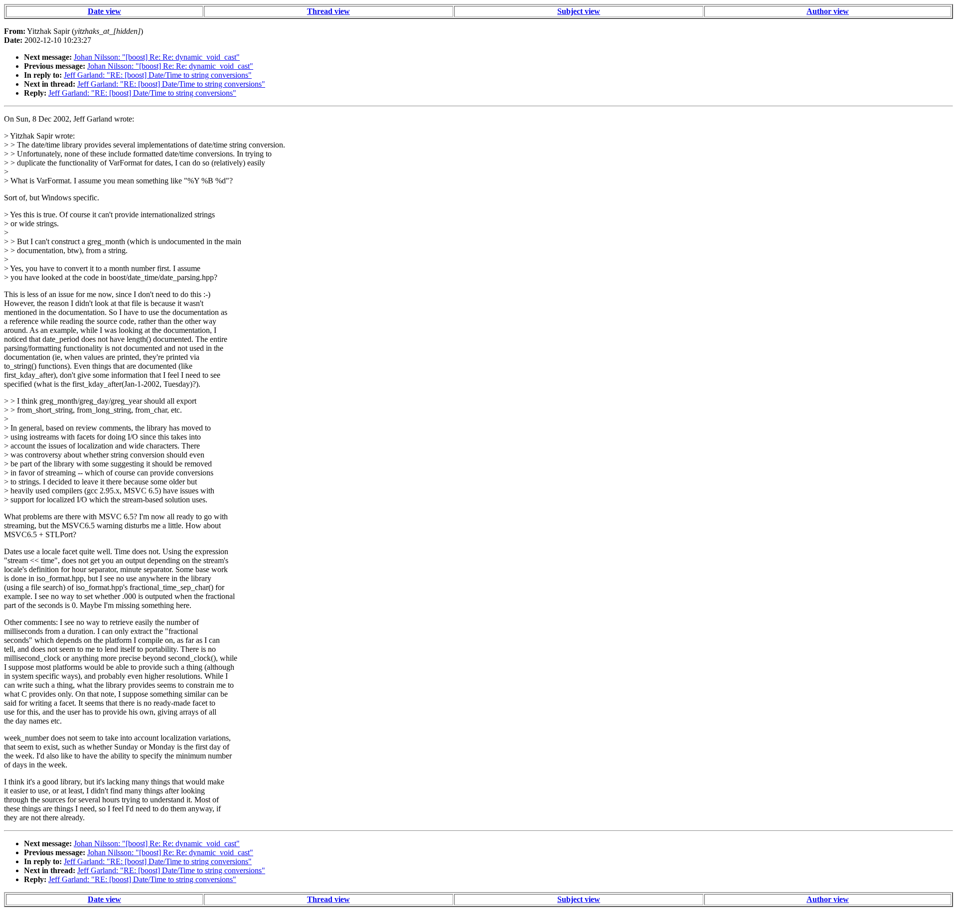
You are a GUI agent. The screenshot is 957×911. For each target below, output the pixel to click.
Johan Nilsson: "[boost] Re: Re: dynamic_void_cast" (157, 57)
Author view (827, 11)
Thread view (328, 11)
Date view (104, 11)
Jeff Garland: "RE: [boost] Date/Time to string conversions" (158, 75)
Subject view (578, 11)
